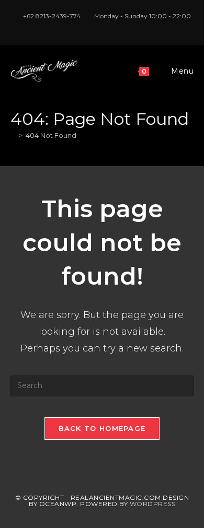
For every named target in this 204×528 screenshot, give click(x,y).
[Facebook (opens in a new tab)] (92, 26)
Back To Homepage (102, 428)
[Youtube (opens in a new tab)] (114, 26)
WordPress (153, 504)
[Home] (13, 135)
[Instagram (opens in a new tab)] (104, 26)
